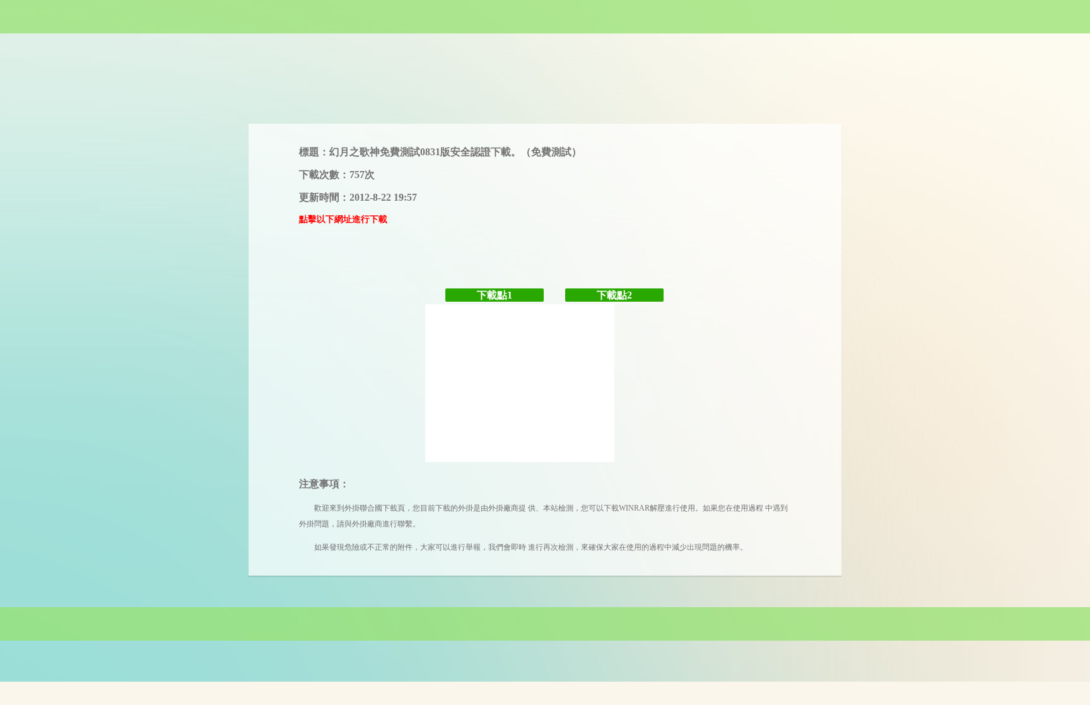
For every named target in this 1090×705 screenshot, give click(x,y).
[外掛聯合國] (545, 16)
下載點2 (614, 295)
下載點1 (494, 295)
